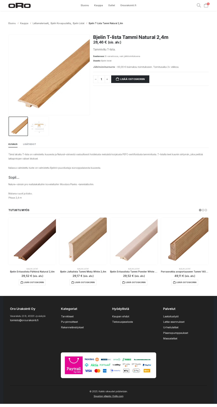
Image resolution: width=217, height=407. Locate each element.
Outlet (111, 5)
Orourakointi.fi (128, 5)
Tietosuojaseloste (122, 321)
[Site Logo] (19, 5)
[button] (199, 5)
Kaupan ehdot (120, 316)
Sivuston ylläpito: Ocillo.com (108, 396)
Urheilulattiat (170, 327)
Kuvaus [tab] (12, 144)
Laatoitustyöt (171, 316)
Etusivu (85, 5)
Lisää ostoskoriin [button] (34, 282)
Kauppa (98, 5)
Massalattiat (170, 338)
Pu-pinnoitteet (69, 321)
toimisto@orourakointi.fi (24, 320)
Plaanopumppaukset (175, 332)
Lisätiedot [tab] (29, 144)
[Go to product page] (32, 241)
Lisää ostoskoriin (132, 79)
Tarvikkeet (67, 316)
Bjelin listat (106, 61)
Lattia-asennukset (173, 321)
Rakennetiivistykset (72, 327)
